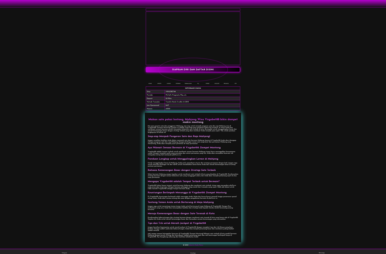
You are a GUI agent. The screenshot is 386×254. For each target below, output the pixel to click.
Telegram (64, 252)
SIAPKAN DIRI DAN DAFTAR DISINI (193, 70)
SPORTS (159, 83)
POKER (207, 83)
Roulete (217, 83)
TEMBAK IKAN (188, 83)
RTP (236, 83)
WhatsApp (322, 252)
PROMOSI (226, 83)
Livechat (193, 253)
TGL (198, 83)
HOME (150, 83)
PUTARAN (178, 83)
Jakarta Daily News (196, 245)
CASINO (169, 83)
